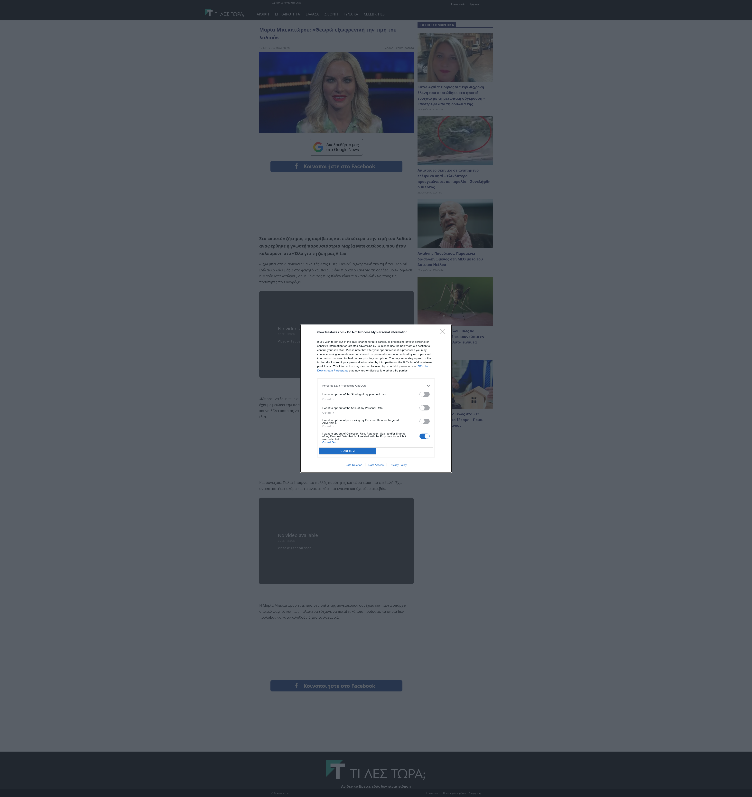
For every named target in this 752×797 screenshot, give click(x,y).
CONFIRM (348, 450)
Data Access (376, 464)
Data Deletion (353, 464)
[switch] (424, 394)
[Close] (443, 332)
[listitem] (376, 386)
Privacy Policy (398, 464)
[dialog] (376, 398)
